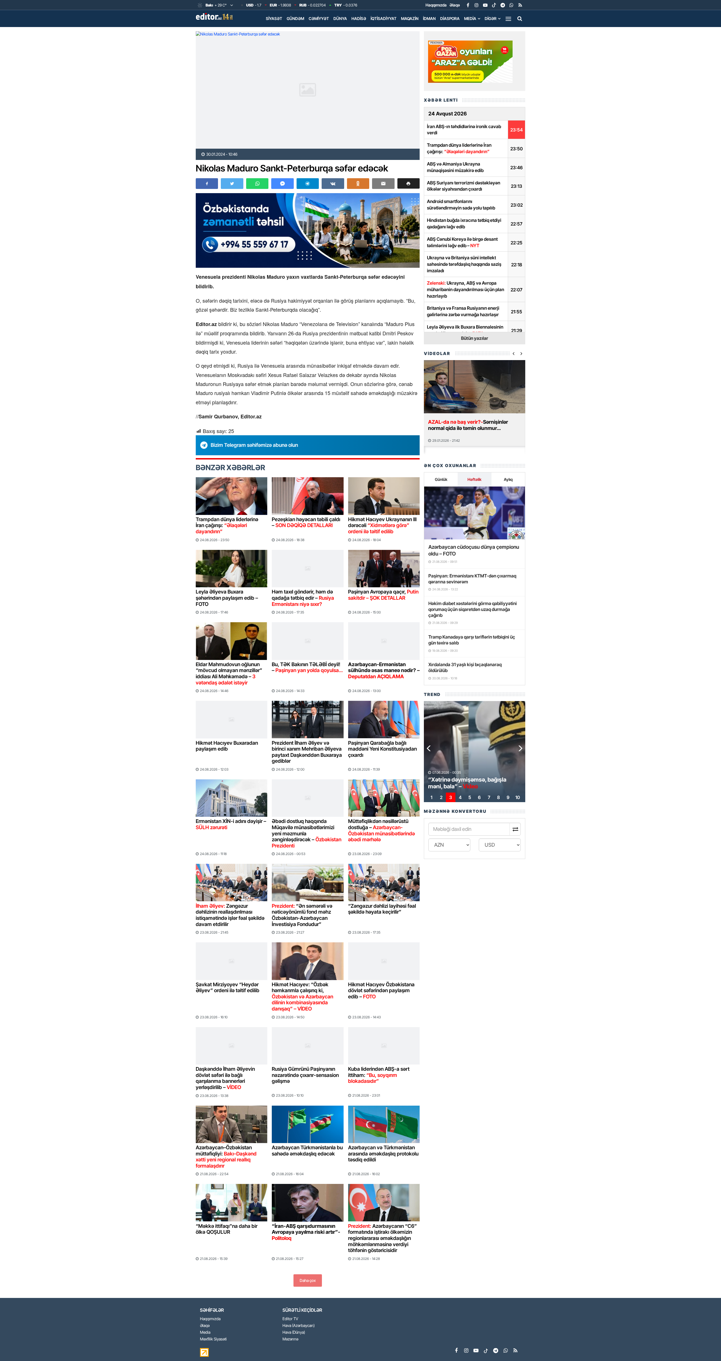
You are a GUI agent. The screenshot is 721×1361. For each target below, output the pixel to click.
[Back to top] (705, 1345)
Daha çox (308, 1280)
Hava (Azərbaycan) (298, 1326)
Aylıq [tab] (508, 479)
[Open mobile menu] (508, 18)
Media (470, 18)
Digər (491, 18)
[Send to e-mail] (383, 183)
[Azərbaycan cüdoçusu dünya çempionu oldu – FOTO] (474, 513)
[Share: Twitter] (232, 183)
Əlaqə (454, 5)
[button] (408, 183)
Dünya (340, 18)
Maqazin (410, 18)
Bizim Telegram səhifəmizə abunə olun (254, 445)
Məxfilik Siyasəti (213, 1339)
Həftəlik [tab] (474, 479)
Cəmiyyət (319, 18)
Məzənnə (290, 1339)
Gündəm (295, 18)
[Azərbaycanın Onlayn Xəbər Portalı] (215, 16)
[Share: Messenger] (282, 183)
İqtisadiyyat (384, 18)
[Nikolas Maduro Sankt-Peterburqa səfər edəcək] (308, 90)
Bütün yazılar (474, 338)
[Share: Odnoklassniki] (358, 183)
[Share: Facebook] (207, 183)
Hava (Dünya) (293, 1332)
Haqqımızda (436, 5)
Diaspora (450, 18)
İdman (429, 18)
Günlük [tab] (441, 479)
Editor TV (290, 1319)
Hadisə (358, 18)
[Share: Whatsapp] (257, 183)
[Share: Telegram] (308, 183)
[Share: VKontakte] (333, 183)
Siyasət (274, 18)
